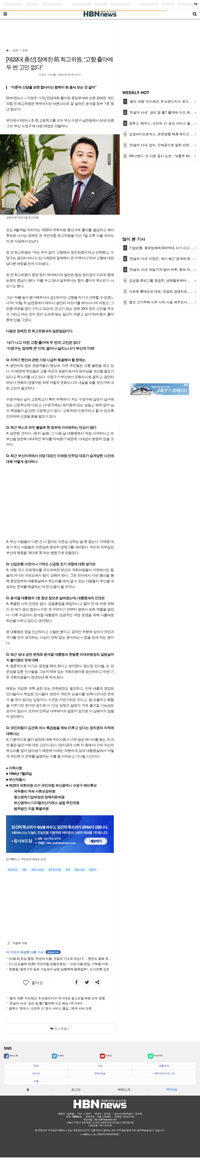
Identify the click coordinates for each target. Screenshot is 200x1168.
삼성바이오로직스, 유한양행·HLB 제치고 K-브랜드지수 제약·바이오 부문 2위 (163, 133)
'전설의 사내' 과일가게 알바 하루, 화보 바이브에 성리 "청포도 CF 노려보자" (163, 269)
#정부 (92, 869)
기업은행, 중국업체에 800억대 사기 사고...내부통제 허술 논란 (163, 247)
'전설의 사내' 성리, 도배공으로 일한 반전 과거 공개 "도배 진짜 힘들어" (163, 144)
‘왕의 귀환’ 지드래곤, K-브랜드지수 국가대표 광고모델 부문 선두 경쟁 (57, 998)
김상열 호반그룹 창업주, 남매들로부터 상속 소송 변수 (163, 280)
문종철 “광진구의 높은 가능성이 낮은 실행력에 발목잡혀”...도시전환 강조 (59, 969)
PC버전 (172, 1089)
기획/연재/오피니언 (164, 1073)
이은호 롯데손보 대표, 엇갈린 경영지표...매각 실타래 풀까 (163, 291)
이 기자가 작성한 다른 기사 (32, 952)
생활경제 (164, 1065)
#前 (24, 869)
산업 (100, 1065)
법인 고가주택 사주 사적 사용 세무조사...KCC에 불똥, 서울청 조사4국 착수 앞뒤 (163, 301)
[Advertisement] (60, 33)
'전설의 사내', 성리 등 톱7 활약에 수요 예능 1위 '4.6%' (46, 1003)
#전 (68, 869)
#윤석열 (79, 869)
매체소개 (124, 1089)
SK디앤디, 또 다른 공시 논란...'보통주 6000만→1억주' (163, 155)
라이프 (36, 1073)
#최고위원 (37, 869)
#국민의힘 (55, 869)
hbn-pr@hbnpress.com (105, 1119)
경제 (36, 1065)
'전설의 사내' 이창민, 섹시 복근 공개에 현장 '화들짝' (163, 258)
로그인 (76, 1089)
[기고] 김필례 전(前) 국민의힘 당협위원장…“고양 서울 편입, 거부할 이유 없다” (61, 964)
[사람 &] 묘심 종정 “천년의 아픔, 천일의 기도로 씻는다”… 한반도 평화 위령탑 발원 (61, 958)
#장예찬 (13, 869)
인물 (36, 1081)
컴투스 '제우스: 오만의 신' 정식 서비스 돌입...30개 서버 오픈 (50, 1008)
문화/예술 (100, 1073)
